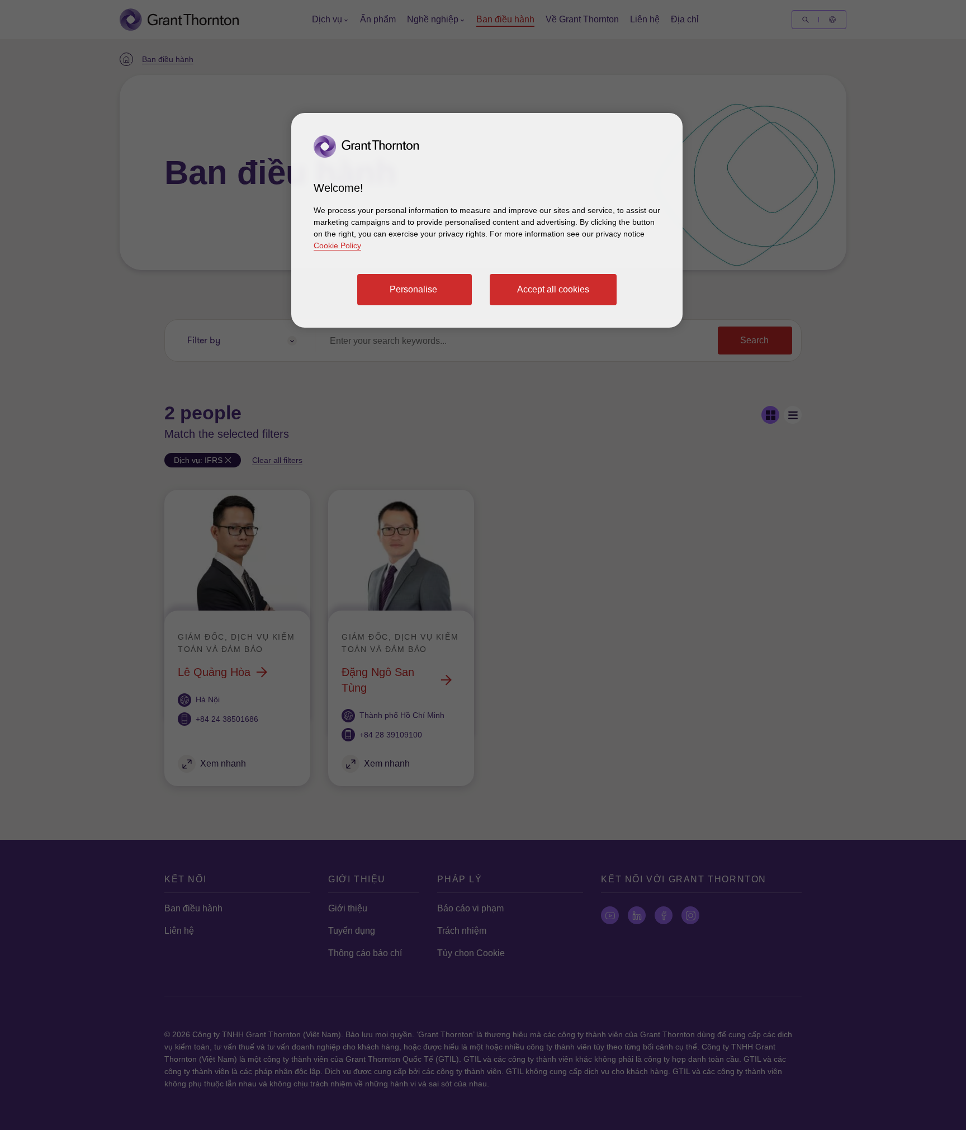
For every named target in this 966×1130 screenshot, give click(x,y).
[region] (487, 220)
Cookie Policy (337, 245)
